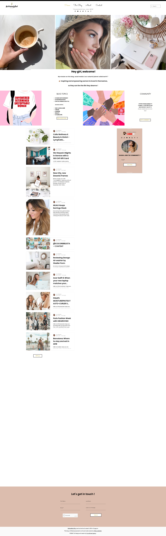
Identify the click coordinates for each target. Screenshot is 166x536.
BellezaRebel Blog (72, 528)
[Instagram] (75, 11)
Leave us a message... (91, 507)
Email (61, 507)
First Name (62, 501)
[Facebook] (90, 11)
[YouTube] (77, 11)
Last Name (88, 501)
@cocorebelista (97, 531)
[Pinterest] (85, 11)
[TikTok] (80, 11)
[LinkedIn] (88, 11)
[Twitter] (83, 11)
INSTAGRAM (147, 104)
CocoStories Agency (91, 533)
